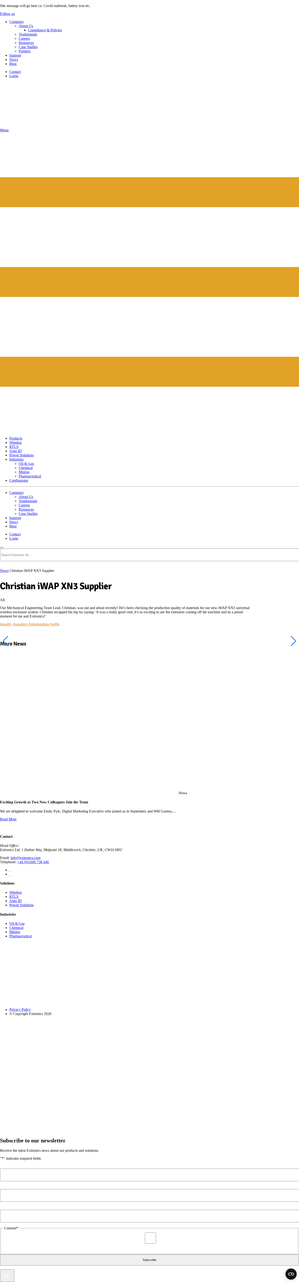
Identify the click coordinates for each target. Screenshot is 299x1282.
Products (15, 438)
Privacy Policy (20, 1009)
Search (10, 546)
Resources (26, 43)
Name (5, 1166)
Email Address (11, 1208)
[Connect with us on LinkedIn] (9, 870)
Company (16, 22)
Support (15, 55)
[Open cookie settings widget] (291, 1274)
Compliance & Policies (45, 30)
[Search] (2, 547)
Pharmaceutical (30, 476)
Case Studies (28, 47)
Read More (8, 819)
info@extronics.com (25, 858)
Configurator (18, 480)
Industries (16, 459)
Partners (25, 51)
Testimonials (28, 34)
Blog (13, 64)
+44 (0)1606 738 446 (33, 862)
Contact (15, 72)
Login (13, 76)
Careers (24, 38)
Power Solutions (21, 455)
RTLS (13, 447)
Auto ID (15, 451)
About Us (26, 26)
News (13, 59)
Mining (24, 472)
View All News (11, 827)
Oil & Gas (26, 464)
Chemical (26, 468)
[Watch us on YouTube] (9, 874)
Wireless (15, 442)
